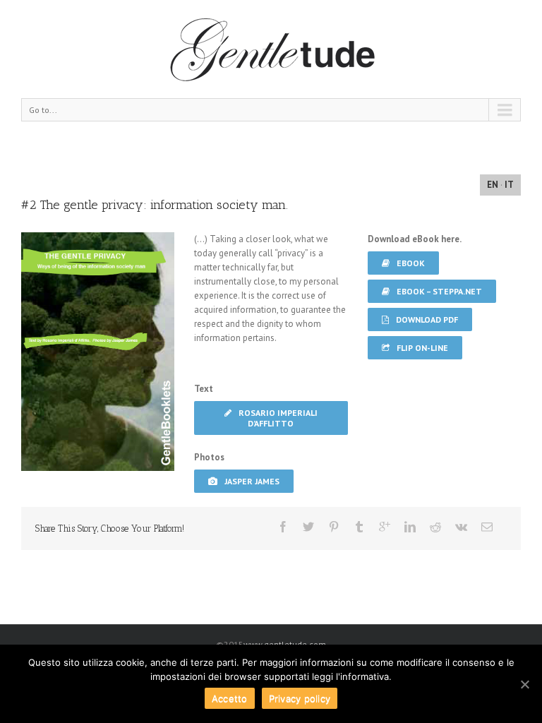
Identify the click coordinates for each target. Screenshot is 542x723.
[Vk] (461, 526)
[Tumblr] (359, 526)
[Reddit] (435, 526)
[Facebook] (283, 526)
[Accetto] (524, 684)
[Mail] (487, 526)
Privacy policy (300, 698)
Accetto (230, 698)
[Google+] (384, 526)
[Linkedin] (410, 526)
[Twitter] (308, 526)
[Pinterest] (333, 526)
